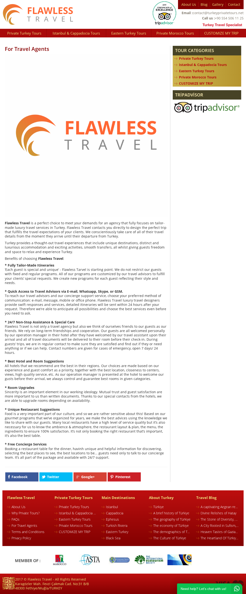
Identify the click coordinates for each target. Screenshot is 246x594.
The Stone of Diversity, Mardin (220, 519)
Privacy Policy (21, 538)
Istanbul (112, 507)
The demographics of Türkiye (172, 531)
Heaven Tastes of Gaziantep (220, 531)
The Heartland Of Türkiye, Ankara (220, 538)
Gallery (217, 4)
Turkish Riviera (116, 525)
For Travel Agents (24, 525)
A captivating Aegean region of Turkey (220, 507)
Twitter (53, 477)
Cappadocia (114, 513)
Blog (204, 4)
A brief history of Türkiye (171, 513)
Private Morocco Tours (175, 33)
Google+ (88, 477)
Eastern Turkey (117, 531)
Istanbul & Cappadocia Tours (76, 33)
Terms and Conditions (28, 531)
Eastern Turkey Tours (128, 33)
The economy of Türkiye (171, 525)
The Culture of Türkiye (169, 538)
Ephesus (112, 519)
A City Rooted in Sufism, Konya (220, 525)
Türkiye (158, 507)
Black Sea (113, 538)
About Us (188, 4)
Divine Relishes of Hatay (218, 513)
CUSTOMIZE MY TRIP (221, 33)
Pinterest (122, 477)
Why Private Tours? (26, 513)
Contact (234, 4)
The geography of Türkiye (172, 519)
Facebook (20, 477)
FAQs (15, 519)
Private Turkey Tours (24, 33)
